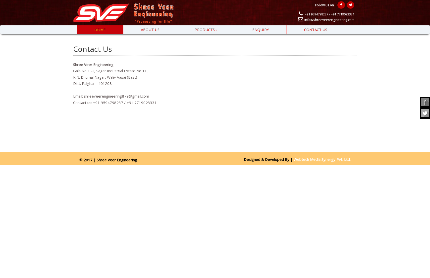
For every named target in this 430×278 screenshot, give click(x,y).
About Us (150, 29)
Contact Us (315, 29)
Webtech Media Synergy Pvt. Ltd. (322, 159)
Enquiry (260, 29)
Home (100, 29)
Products (205, 29)
